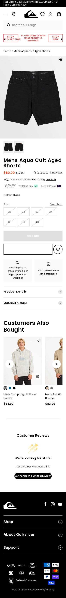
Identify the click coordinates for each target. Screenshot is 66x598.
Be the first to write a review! (33, 476)
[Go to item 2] (19, 147)
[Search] (7, 25)
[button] (5, 14)
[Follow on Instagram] (52, 504)
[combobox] (36, 25)
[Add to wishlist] (57, 249)
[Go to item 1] (8, 147)
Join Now (51, 179)
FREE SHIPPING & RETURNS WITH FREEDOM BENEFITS (30, 3)
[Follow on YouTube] (60, 504)
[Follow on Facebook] (45, 504)
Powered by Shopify (43, 589)
